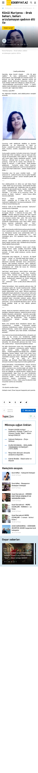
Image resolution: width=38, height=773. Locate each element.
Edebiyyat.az (9, 8)
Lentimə (10, 410)
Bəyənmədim (34, 416)
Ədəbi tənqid (18, 8)
